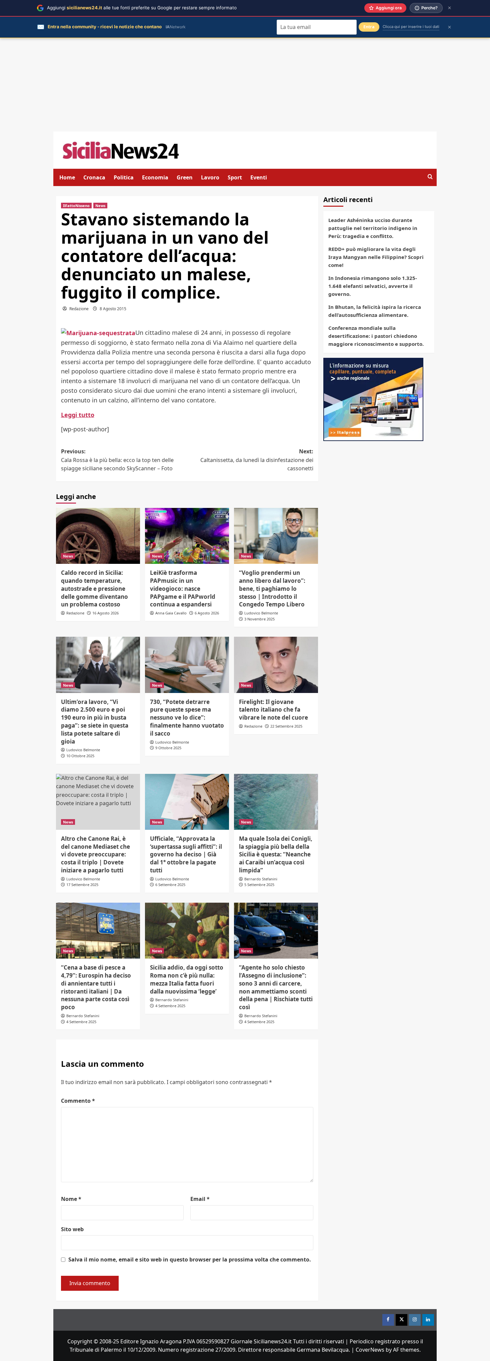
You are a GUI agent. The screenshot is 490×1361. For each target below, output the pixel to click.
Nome (71, 1199)
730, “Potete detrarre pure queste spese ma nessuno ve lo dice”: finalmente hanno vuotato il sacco (187, 717)
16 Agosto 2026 (105, 612)
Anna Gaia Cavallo (171, 612)
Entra (369, 27)
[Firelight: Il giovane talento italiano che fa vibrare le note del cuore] (276, 665)
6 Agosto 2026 (207, 612)
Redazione (79, 309)
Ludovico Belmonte (261, 612)
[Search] (430, 177)
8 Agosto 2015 (113, 309)
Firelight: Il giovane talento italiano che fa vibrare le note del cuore (273, 710)
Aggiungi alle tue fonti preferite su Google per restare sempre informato (142, 7)
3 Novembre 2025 (259, 618)
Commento (78, 1100)
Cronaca (94, 177)
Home (67, 177)
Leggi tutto (77, 415)
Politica (124, 177)
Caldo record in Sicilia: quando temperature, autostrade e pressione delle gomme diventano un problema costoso (94, 588)
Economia (155, 177)
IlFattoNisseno (76, 205)
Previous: (117, 460)
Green (185, 177)
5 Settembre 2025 (259, 884)
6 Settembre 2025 (170, 884)
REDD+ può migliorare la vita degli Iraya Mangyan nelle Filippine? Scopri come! (376, 257)
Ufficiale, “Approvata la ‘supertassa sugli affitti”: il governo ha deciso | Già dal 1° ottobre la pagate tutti (186, 854)
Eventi (258, 177)
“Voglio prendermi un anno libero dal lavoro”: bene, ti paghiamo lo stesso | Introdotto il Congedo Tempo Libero (272, 588)
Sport (235, 177)
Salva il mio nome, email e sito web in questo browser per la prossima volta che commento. (189, 1259)
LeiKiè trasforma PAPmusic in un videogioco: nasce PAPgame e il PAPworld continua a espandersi (182, 588)
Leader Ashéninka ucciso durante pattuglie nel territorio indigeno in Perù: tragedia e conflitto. (372, 228)
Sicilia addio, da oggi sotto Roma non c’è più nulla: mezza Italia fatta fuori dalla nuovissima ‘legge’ (186, 979)
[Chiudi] (449, 7)
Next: (256, 460)
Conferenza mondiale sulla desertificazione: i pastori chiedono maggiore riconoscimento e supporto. (376, 336)
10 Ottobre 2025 (80, 755)
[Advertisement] (245, 84)
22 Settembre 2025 (286, 726)
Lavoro (210, 177)
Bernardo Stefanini (260, 878)
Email (200, 1199)
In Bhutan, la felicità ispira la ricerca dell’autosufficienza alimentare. (374, 311)
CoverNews (370, 1349)
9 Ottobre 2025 (168, 747)
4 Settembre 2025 (81, 1021)
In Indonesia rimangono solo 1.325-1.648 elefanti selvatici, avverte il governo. (372, 286)
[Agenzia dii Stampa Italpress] (373, 398)
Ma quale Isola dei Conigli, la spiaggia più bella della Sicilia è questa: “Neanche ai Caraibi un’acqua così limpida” (275, 854)
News (100, 205)
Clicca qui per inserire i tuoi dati (411, 26)
